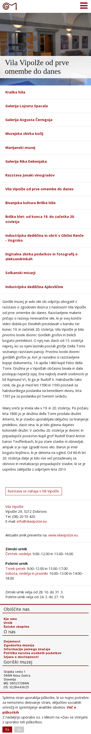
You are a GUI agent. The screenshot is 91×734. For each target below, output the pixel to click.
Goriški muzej (9, 6)
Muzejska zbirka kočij (24, 133)
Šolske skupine (16, 627)
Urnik (8, 623)
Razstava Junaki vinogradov (30, 175)
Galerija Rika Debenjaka (26, 161)
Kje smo (10, 619)
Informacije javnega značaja (27, 649)
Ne (19, 729)
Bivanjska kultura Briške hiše (30, 202)
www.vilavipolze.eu (63, 535)
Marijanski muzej (20, 147)
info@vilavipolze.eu (32, 521)
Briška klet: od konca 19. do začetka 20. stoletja (40, 219)
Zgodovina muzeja (19, 645)
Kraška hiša (15, 92)
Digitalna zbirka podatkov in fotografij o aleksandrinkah (41, 256)
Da (7, 729)
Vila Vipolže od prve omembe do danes (39, 189)
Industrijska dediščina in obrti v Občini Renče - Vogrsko (44, 238)
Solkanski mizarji (20, 272)
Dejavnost (12, 641)
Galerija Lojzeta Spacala (26, 106)
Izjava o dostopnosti (21, 657)
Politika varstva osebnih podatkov (32, 653)
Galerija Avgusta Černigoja (28, 119)
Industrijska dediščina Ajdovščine (34, 286)
